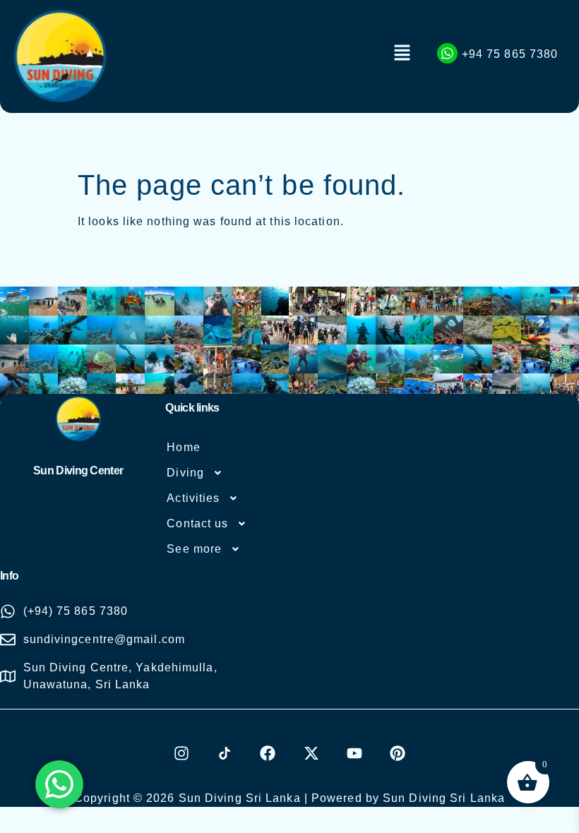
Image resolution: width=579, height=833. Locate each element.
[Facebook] (267, 753)
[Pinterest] (397, 753)
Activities (193, 498)
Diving (185, 473)
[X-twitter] (311, 753)
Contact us (197, 523)
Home (183, 447)
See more (194, 549)
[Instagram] (181, 753)
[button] (402, 53)
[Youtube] (354, 753)
